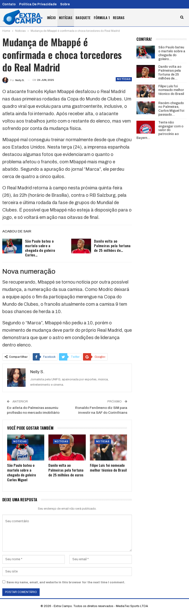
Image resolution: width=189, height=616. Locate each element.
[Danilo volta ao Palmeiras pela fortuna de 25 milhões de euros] (81, 246)
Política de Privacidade (38, 4)
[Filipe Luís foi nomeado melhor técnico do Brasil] (108, 447)
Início (51, 17)
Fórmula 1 (102, 17)
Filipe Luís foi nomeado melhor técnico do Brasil (171, 90)
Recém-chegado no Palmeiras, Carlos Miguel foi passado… (171, 108)
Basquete (83, 17)
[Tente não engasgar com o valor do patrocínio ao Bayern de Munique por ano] (145, 127)
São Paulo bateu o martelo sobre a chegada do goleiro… (171, 53)
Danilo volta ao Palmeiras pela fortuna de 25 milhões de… (112, 245)
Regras (118, 17)
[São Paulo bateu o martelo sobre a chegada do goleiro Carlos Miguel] (12, 246)
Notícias (65, 17)
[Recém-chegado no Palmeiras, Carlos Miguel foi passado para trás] (145, 107)
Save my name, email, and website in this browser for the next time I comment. (65, 582)
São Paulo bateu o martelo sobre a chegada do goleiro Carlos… (40, 247)
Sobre (65, 4)
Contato (9, 4)
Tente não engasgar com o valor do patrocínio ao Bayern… (159, 130)
